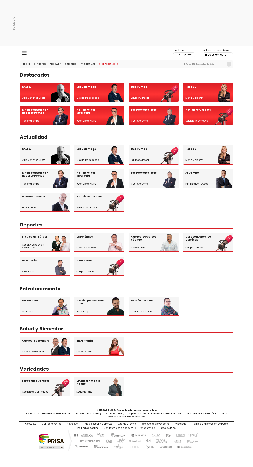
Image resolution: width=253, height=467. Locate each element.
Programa (186, 54)
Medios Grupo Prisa (51, 447)
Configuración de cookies (118, 428)
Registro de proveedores (155, 423)
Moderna (100, 446)
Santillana (116, 434)
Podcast (55, 64)
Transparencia (146, 428)
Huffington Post (88, 440)
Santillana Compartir (137, 434)
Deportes (40, 64)
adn (180, 434)
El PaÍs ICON (133, 446)
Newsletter (221, 64)
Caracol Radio (127, 53)
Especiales (108, 64)
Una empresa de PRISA (51, 438)
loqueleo (166, 446)
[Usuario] (229, 64)
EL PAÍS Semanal (160, 440)
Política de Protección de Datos (210, 423)
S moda (149, 446)
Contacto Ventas (51, 423)
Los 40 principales (99, 434)
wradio (119, 440)
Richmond (81, 446)
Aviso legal (181, 423)
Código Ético (168, 428)
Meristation (184, 446)
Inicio (26, 64)
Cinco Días (134, 440)
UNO (108, 440)
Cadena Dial (147, 440)
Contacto (30, 423)
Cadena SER (154, 434)
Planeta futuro (176, 440)
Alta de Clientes (127, 423)
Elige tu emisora (216, 55)
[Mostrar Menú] (24, 53)
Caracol (193, 434)
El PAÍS (82, 434)
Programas (88, 64)
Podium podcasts (117, 446)
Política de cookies (88, 428)
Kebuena (191, 440)
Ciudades (71, 64)
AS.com (167, 434)
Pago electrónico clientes (98, 423)
